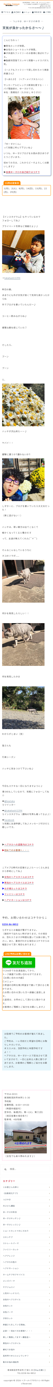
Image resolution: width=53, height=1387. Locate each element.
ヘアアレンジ (9, 1256)
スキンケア (8, 1237)
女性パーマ (8, 1312)
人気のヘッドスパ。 (12, 1293)
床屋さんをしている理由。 (15, 1324)
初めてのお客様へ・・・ (16, 850)
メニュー (27, 12)
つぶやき (17, 21)
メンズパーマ (9, 1281)
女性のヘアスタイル (12, 1299)
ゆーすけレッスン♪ (12, 1224)
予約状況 (37, 12)
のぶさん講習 (9, 1206)
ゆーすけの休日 (32, 21)
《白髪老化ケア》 (11, 1193)
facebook (9, 820)
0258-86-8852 (10, 924)
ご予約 (48, 12)
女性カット (8, 1306)
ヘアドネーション (11, 1268)
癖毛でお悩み (9, 1349)
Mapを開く (40, 1370)
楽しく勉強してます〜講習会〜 (17, 1337)
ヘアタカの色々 (10, 1262)
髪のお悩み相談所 (11, 1362)
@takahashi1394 (13, 810)
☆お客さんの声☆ (11, 1187)
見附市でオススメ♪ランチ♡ (16, 1356)
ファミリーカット (11, 1249)
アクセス (6, 12)
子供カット (8, 1318)
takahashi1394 (12, 278)
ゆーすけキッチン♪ (12, 1218)
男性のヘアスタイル (12, 1343)
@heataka (9, 801)
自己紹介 (17, 12)
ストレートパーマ (11, 1243)
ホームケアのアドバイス (14, 1274)
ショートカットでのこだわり (16, 1231)
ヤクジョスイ (9, 1287)
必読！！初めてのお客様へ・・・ (18, 1331)
